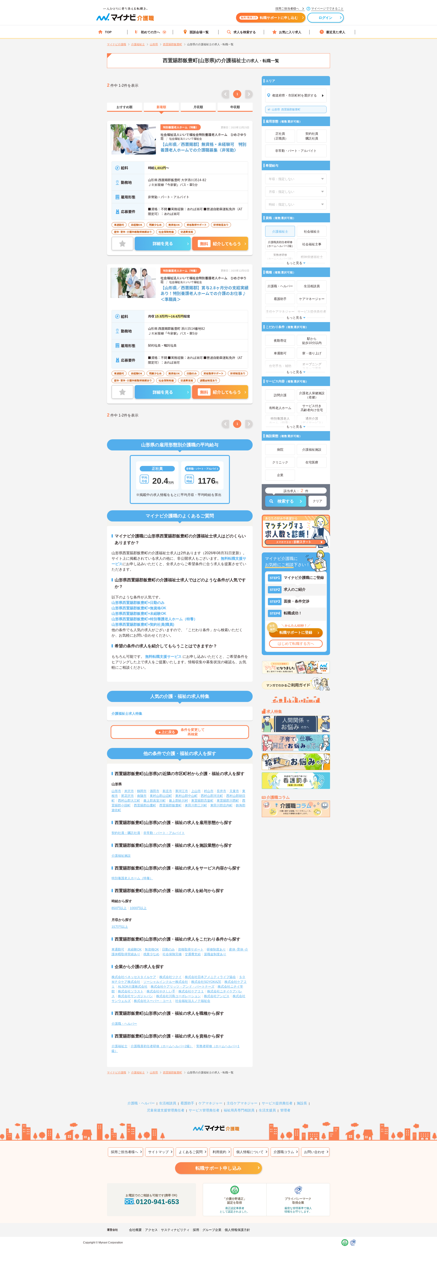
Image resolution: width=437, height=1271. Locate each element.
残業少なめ (151, 954)
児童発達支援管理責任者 (165, 1110)
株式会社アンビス (216, 996)
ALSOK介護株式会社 (132, 986)
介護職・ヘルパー (124, 1023)
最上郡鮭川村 (178, 800)
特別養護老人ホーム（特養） (132, 878)
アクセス (151, 1230)
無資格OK (152, 949)
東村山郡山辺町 (161, 796)
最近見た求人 (335, 32)
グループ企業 (211, 1230)
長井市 (221, 791)
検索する (285, 501)
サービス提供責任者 (277, 1103)
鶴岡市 (142, 791)
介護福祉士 (119, 1046)
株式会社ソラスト (130, 991)
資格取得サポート (190, 949)
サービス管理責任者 (204, 1110)
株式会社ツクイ (170, 977)
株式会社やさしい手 (161, 991)
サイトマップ (158, 1152)
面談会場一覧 (199, 32)
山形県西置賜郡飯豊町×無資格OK (139, 608)
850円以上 (119, 908)
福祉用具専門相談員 (239, 1110)
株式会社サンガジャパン (135, 996)
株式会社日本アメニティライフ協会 (210, 977)
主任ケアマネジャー (242, 1103)
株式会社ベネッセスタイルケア (134, 977)
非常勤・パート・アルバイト (164, 833)
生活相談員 (167, 1103)
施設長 (302, 1103)
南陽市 (142, 796)
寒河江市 (181, 791)
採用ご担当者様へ (124, 1152)
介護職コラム (284, 1152)
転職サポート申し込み (218, 1168)
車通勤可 (118, 949)
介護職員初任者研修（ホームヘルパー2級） (162, 1046)
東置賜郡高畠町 (202, 800)
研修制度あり (216, 949)
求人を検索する (245, 32)
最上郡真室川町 (154, 800)
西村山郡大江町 (129, 800)
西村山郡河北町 (212, 796)
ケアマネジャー (210, 1103)
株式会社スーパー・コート (153, 1001)
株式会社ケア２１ (191, 991)
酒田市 (154, 791)
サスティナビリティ (175, 1230)
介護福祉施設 (121, 855)
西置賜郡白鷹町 (145, 805)
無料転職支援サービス (163, 656)
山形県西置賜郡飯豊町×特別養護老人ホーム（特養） (154, 619)
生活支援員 (267, 1110)
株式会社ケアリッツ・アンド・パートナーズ (182, 986)
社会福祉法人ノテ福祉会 (192, 1001)
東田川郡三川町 (196, 805)
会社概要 (135, 1230)
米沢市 (129, 791)
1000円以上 (138, 908)
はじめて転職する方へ (296, 644)
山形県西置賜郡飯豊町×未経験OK (139, 613)
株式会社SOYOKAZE (206, 982)
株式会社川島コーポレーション (178, 996)
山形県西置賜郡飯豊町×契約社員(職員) (143, 624)
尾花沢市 (127, 796)
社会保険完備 (172, 954)
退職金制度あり (215, 954)
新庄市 (167, 791)
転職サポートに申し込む (269, 18)
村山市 (208, 791)
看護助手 (187, 1103)
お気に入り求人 (290, 32)
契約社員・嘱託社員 (126, 833)
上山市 (196, 791)
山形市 (116, 791)
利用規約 (219, 1152)
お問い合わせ (314, 1152)
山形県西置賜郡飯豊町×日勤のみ (138, 603)
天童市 (234, 791)
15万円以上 (120, 926)
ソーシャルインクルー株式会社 (165, 982)
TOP (108, 32)
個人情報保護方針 (237, 1230)
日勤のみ (168, 949)
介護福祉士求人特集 (127, 713)
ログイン (326, 18)
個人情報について (250, 1152)
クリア (317, 501)
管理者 (285, 1110)
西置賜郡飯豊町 (286, 109)
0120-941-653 (157, 1201)
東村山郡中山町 (186, 796)
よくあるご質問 (191, 1152)
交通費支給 (193, 954)
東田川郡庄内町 (221, 805)
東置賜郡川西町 (228, 800)
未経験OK (134, 949)
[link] (124, 107)
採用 (196, 1230)
